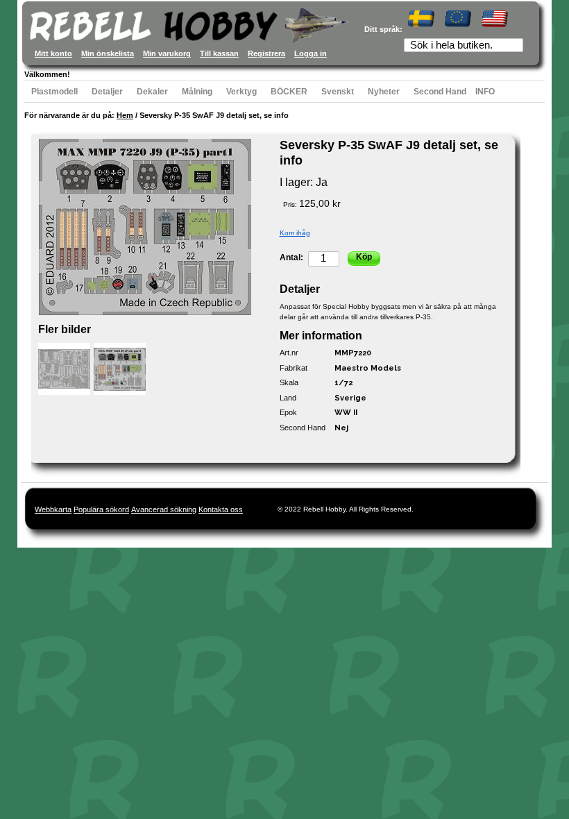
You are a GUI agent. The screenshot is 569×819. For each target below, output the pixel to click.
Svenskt (337, 91)
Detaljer (107, 91)
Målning (197, 91)
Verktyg (241, 91)
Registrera (266, 53)
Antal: (291, 257)
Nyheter (384, 91)
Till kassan (219, 53)
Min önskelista (107, 53)
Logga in (310, 53)
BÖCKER (289, 91)
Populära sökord (101, 509)
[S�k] (514, 46)
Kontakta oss (220, 509)
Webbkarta (53, 509)
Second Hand (440, 91)
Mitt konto (53, 53)
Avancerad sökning (163, 509)
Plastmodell (54, 91)
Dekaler (152, 91)
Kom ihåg (295, 233)
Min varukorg (167, 53)
